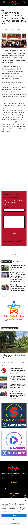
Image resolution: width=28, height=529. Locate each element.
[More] (18, 29)
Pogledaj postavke (14, 523)
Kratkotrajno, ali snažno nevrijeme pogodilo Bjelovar (18, 267)
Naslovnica (3, 7)
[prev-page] (2, 296)
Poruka (5, 214)
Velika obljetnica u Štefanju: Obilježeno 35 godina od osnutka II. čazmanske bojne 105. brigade (18, 288)
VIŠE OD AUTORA (18, 261)
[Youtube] (5, 478)
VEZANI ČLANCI (6, 261)
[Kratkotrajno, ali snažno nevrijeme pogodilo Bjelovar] (4, 268)
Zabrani (14, 519)
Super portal (7, 26)
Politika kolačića (12, 527)
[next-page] (5, 296)
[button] (26, 500)
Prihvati (14, 515)
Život (9, 7)
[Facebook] (2, 478)
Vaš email (5, 207)
